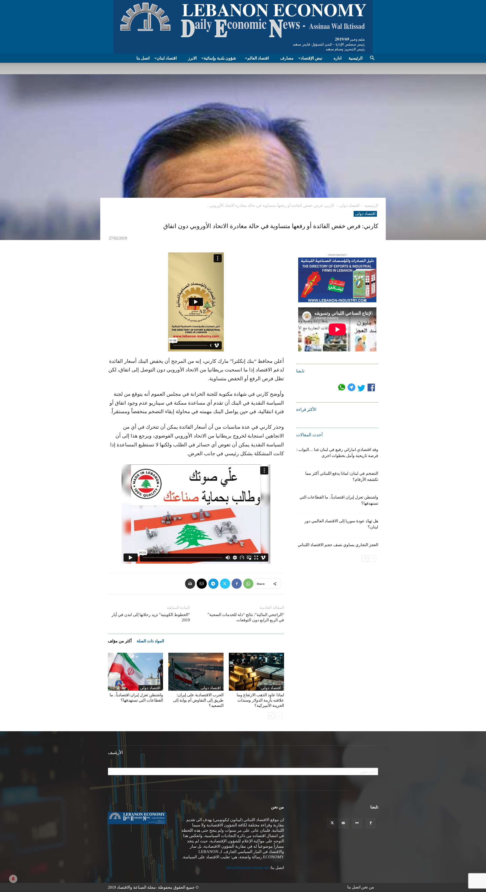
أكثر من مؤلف (120, 641)
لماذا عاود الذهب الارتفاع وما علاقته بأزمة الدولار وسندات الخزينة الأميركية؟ (260, 700)
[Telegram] (213, 584)
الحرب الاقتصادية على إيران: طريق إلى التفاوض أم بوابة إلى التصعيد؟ (198, 700)
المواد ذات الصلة (150, 641)
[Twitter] (225, 584)
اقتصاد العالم (258, 58)
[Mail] (343, 823)
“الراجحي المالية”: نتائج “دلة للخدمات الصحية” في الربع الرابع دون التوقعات (246, 617)
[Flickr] (357, 823)
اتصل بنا (143, 58)
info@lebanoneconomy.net (247, 867)
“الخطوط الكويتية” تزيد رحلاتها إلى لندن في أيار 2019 (151, 617)
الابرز (192, 58)
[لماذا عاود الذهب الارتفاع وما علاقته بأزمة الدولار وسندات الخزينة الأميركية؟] (256, 672)
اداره (337, 58)
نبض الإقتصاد (311, 58)
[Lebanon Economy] (243, 27)
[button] (372, 58)
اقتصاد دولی (349, 205)
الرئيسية (355, 58)
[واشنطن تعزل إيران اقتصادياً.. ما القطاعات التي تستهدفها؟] (135, 672)
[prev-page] (279, 716)
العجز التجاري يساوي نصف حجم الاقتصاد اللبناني (338, 545)
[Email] (202, 584)
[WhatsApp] (248, 584)
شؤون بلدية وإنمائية (220, 58)
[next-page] (271, 716)
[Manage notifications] (13, 879)
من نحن (367, 887)
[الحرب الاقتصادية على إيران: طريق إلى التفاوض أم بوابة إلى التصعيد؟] (196, 672)
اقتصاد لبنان (167, 58)
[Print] (190, 584)
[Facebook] (237, 584)
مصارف (287, 58)
